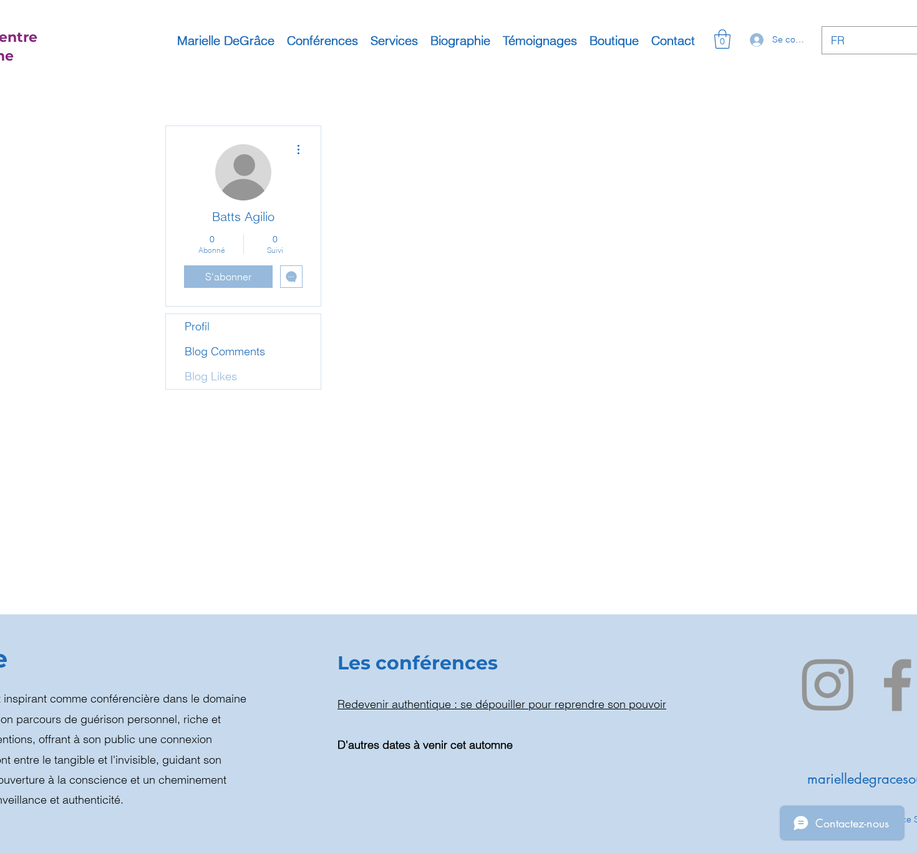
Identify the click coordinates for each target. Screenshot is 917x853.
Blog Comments (225, 351)
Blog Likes (211, 376)
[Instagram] (827, 684)
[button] (722, 39)
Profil (197, 326)
